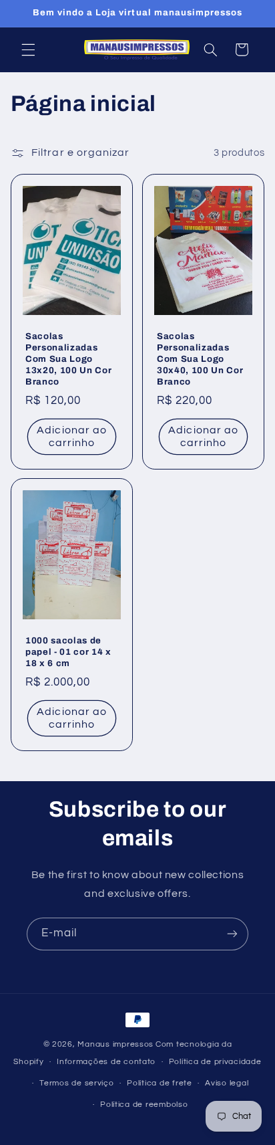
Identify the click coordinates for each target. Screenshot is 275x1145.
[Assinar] (232, 934)
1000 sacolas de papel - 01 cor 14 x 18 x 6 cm (68, 651)
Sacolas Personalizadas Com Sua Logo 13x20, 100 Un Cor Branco (68, 359)
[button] (28, 49)
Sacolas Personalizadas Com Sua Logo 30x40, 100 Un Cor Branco (200, 359)
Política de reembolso (144, 1104)
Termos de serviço (76, 1083)
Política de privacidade (215, 1061)
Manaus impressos (115, 1044)
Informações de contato (106, 1061)
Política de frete (159, 1083)
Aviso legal (226, 1083)
